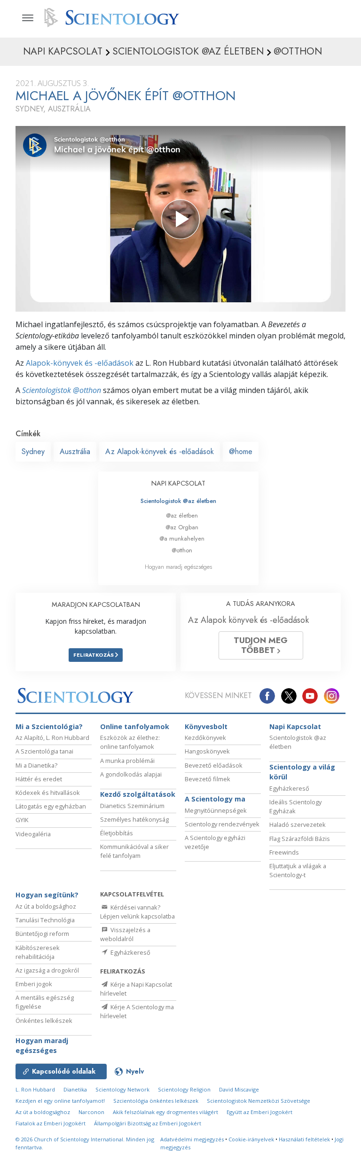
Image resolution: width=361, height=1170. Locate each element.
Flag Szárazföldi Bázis (299, 838)
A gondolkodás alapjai (131, 774)
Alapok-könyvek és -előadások (79, 363)
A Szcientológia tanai (44, 751)
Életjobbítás (116, 833)
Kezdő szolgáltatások (137, 794)
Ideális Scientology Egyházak (295, 806)
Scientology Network (122, 1089)
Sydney (33, 451)
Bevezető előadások (214, 765)
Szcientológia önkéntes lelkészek (155, 1100)
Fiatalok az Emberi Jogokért (51, 1123)
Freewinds (284, 852)
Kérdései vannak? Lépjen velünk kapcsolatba (137, 911)
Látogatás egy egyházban (51, 806)
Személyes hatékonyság (134, 819)
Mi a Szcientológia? (49, 726)
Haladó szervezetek (297, 824)
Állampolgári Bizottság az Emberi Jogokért (147, 1123)
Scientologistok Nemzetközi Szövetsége (258, 1100)
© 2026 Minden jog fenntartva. (85, 1143)
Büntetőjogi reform (42, 933)
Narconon (91, 1111)
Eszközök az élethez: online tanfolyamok (130, 742)
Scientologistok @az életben (178, 500)
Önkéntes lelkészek (44, 1020)
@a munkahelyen (181, 538)
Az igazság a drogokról (47, 970)
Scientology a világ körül (302, 772)
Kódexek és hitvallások (48, 792)
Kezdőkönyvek (205, 737)
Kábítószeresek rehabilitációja (38, 952)
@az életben (182, 515)
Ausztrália (75, 451)
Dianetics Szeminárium (132, 805)
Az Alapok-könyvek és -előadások (159, 451)
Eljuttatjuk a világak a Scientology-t (297, 870)
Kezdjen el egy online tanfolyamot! (60, 1100)
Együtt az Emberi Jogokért (259, 1111)
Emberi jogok (34, 984)
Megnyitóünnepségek (216, 810)
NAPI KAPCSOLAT (178, 483)
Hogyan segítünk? (47, 894)
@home (240, 451)
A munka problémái (127, 760)
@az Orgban (181, 527)
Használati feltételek (304, 1139)
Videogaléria (33, 834)
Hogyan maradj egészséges (178, 566)
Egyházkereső (289, 788)
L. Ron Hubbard (35, 1089)
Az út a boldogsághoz (46, 906)
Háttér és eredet (39, 779)
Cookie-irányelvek (251, 1139)
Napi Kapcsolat (295, 726)
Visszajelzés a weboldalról (125, 934)
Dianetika (75, 1089)
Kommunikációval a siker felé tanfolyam (134, 851)
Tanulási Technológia (45, 920)
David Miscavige (239, 1089)
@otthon (182, 550)
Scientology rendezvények (222, 824)
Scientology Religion (184, 1089)
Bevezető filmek (207, 779)
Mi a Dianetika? (36, 765)
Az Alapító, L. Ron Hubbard (52, 737)
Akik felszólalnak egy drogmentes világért (165, 1111)
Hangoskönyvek (207, 751)
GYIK (22, 820)
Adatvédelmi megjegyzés (192, 1139)
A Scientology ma (215, 798)
